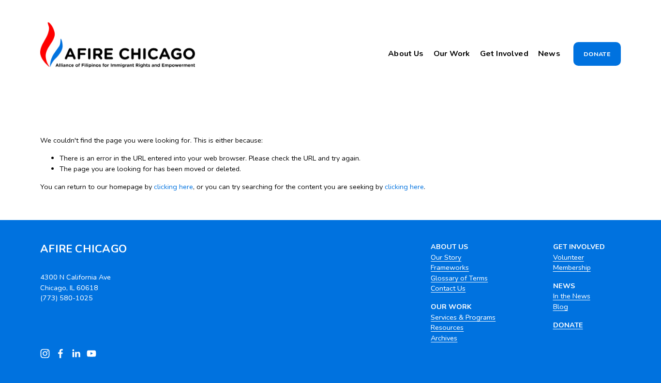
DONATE (597, 54)
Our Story (446, 257)
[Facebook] (60, 353)
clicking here (173, 187)
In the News (571, 296)
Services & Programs (463, 317)
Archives (444, 338)
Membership (572, 267)
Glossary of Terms (459, 278)
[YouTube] (91, 353)
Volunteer (568, 257)
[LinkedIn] (76, 353)
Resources (447, 327)
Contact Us (448, 288)
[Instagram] (45, 353)
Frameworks (450, 267)
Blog (560, 306)
